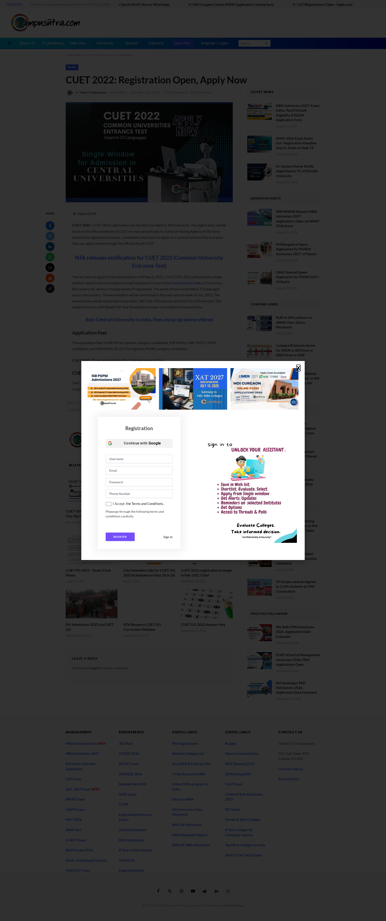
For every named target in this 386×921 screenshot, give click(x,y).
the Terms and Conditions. (145, 504)
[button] (298, 368)
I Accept (119, 504)
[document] (193, 460)
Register (120, 536)
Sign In (168, 537)
